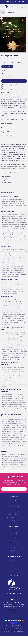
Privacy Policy (14, 545)
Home (2, 12)
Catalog (14, 520)
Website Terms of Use (14, 542)
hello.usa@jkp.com (14, 609)
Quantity (3, 73)
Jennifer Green (20, 62)
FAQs (14, 569)
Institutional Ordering (14, 506)
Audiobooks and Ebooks (14, 512)
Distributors (14, 509)
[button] (2, 6)
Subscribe (6, 489)
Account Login (14, 533)
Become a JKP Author (14, 560)
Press (14, 566)
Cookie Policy (14, 547)
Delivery (14, 500)
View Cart (14, 530)
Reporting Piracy (14, 575)
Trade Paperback (7, 66)
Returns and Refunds (14, 514)
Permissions (14, 572)
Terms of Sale (14, 539)
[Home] (9, 6)
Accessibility (14, 550)
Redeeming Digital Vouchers (14, 517)
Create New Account (14, 536)
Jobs (14, 563)
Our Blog (14, 611)
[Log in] (22, 6)
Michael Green (13, 62)
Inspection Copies (14, 503)
